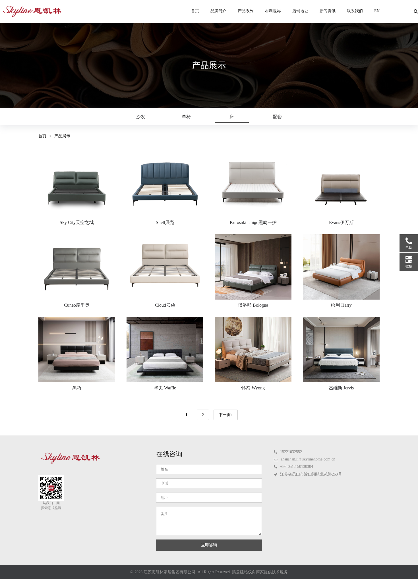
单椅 (186, 116)
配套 (277, 116)
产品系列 (246, 11)
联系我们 (355, 11)
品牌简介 (218, 11)
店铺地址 (300, 11)
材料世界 (273, 11)
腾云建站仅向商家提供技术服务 (260, 572)
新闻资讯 (328, 11)
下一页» (226, 415)
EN (377, 11)
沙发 (140, 116)
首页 (195, 11)
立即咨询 (209, 545)
